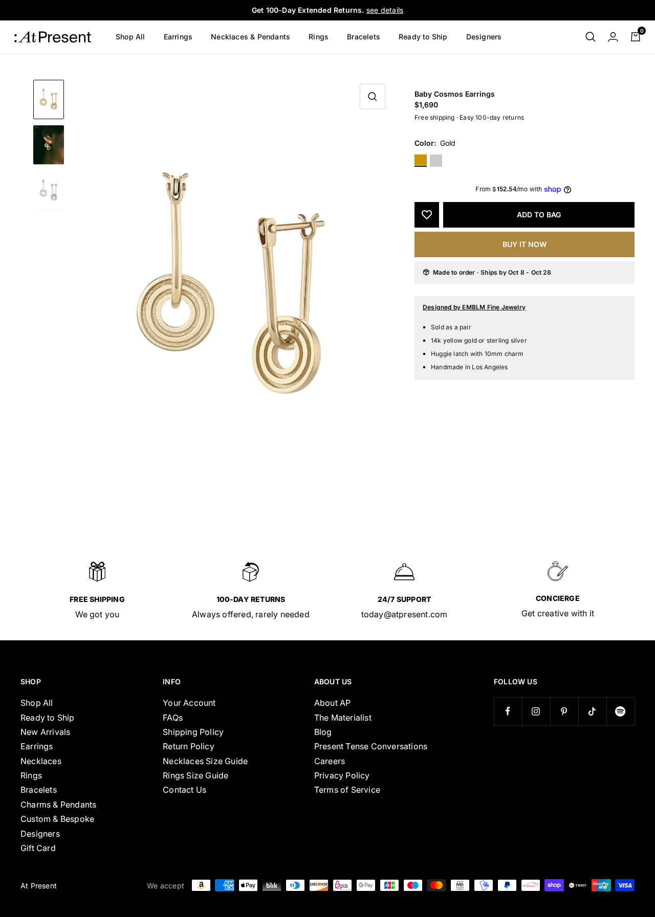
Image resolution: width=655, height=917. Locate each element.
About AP (332, 703)
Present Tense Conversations (370, 746)
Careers (329, 761)
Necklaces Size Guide (205, 761)
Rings (319, 36)
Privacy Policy (342, 775)
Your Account (189, 703)
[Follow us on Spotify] (620, 711)
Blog (323, 732)
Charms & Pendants (58, 804)
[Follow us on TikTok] (592, 711)
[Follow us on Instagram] (536, 711)
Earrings (178, 36)
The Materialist (343, 717)
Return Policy (188, 746)
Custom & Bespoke (57, 819)
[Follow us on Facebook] (508, 711)
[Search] (590, 37)
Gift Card (38, 848)
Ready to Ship (423, 36)
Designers (484, 36)
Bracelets (363, 36)
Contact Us (184, 790)
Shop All (130, 36)
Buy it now (525, 244)
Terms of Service (347, 790)
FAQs (173, 717)
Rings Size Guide (195, 775)
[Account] (613, 37)
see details (384, 10)
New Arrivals (45, 732)
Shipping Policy (193, 732)
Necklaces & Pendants (250, 36)
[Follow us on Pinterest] (564, 711)
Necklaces (40, 761)
